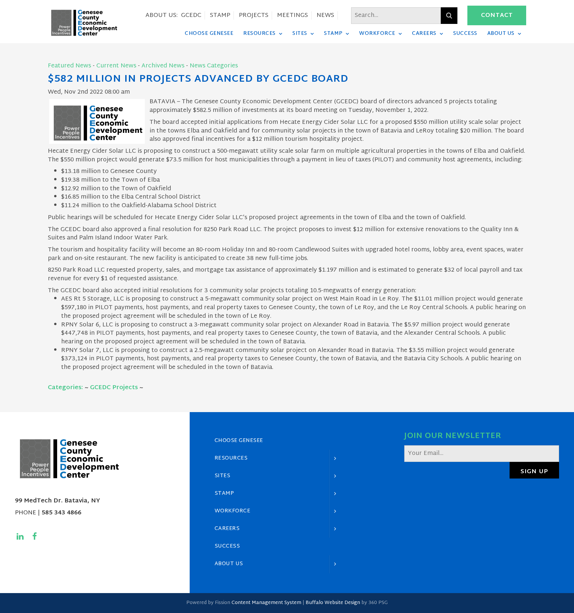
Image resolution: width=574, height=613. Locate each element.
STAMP (220, 15)
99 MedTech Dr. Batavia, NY (57, 500)
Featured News (69, 65)
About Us (501, 33)
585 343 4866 (61, 512)
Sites (299, 33)
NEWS (325, 15)
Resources (259, 33)
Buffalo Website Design (333, 602)
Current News (116, 65)
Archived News (163, 65)
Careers (424, 33)
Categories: (65, 387)
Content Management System (266, 602)
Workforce (377, 33)
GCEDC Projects (114, 387)
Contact (497, 15)
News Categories (214, 65)
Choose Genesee (209, 33)
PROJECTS (253, 15)
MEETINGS (292, 15)
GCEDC (191, 15)
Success (465, 33)
